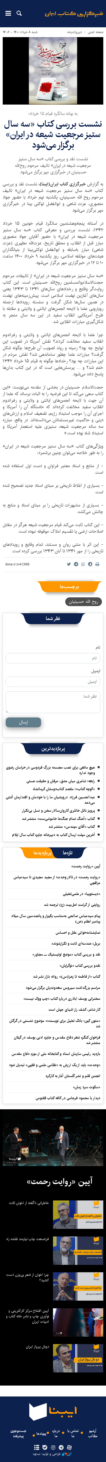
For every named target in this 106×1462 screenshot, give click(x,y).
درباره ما (56, 1433)
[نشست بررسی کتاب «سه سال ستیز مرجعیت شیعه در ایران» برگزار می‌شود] (53, 71)
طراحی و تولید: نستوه (47, 1454)
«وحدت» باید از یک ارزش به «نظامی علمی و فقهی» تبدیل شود (54, 1065)
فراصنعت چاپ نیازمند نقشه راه (27, 1239)
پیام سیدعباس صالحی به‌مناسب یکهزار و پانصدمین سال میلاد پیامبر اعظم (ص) (55, 918)
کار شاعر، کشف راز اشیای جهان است (74, 1010)
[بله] (44, 1448)
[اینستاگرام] (52, 1448)
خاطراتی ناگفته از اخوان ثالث (29, 1203)
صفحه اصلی (95, 32)
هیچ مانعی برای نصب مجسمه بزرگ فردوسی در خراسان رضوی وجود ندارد (50, 770)
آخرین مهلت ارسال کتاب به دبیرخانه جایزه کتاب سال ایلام (53, 835)
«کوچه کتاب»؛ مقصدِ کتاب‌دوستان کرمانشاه (64, 789)
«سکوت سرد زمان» (86, 1087)
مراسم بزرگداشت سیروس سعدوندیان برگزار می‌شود (63, 988)
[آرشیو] (36, 1448)
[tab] (67, 852)
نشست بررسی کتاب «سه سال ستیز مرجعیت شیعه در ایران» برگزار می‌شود (53, 134)
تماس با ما (73, 1433)
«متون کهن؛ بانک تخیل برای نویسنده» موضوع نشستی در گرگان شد (54, 1023)
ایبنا (74, 18)
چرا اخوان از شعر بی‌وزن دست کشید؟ (27, 1277)
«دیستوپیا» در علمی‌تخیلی (81, 894)
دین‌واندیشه (74, 32)
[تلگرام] (61, 1448)
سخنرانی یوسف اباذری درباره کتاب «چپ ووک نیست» (61, 999)
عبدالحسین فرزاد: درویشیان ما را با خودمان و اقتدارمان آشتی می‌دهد (50, 800)
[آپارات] (69, 1448)
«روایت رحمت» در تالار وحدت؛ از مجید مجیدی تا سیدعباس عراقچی (57, 880)
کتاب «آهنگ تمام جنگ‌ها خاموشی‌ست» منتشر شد (58, 819)
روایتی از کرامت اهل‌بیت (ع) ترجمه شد (72, 905)
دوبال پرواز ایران (37, 1347)
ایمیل (95, 671)
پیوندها (41, 1433)
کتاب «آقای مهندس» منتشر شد (71, 827)
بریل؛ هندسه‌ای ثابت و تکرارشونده (76, 944)
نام (98, 647)
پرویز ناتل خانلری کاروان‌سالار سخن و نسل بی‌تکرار (58, 811)
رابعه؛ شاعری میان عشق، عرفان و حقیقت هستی (60, 781)
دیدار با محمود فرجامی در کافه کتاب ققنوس (68, 1098)
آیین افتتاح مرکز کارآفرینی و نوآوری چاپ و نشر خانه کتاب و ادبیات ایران (27, 1316)
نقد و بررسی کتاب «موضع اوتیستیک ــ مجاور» (66, 954)
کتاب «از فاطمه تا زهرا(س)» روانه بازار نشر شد (66, 977)
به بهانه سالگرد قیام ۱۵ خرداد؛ (53, 113)
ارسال (23, 722)
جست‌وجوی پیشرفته (18, 1433)
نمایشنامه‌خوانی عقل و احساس (78, 933)
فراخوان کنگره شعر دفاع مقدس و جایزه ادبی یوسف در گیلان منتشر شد (57, 1040)
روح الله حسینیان (83, 601)
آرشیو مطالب (92, 1433)
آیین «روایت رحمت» (85, 866)
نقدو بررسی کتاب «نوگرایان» (80, 966)
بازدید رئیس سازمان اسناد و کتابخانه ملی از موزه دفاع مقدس (56, 1054)
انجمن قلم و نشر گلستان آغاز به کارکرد (72, 1076)
